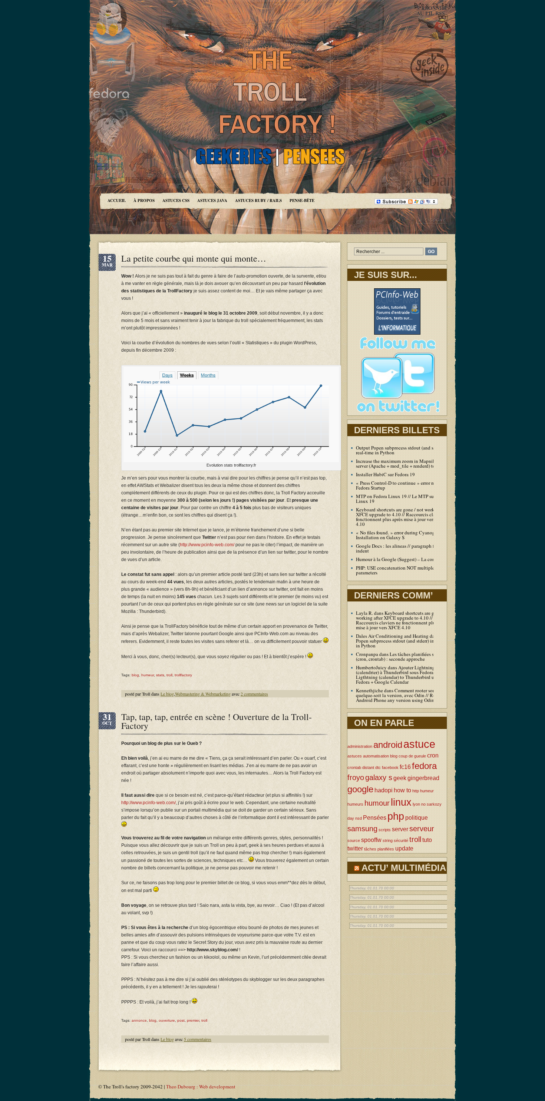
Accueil (117, 200)
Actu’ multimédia (403, 868)
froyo (355, 777)
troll (169, 675)
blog (135, 675)
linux (401, 802)
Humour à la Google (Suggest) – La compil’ (399, 559)
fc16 (405, 767)
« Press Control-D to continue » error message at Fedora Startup (404, 485)
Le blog (167, 694)
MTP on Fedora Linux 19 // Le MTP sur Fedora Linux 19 (403, 498)
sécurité (401, 840)
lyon (416, 804)
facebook (390, 767)
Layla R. (364, 613)
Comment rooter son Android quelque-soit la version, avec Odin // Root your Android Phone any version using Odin (404, 695)
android (387, 745)
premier (193, 1020)
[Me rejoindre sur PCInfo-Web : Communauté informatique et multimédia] (397, 333)
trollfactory (183, 675)
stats (160, 675)
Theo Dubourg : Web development (200, 1086)
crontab (354, 767)
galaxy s (378, 777)
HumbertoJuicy (371, 667)
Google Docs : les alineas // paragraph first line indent (402, 548)
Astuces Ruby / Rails (258, 200)
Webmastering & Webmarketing (203, 694)
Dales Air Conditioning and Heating (392, 636)
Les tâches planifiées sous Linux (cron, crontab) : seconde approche (405, 656)
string (388, 840)
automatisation (376, 756)
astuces (354, 756)
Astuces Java (212, 200)
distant (368, 767)
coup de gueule (412, 756)
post (181, 1020)
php (395, 816)
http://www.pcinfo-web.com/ (207, 544)
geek (399, 778)
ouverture (167, 1020)
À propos (144, 200)
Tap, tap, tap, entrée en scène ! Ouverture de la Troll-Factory (216, 721)
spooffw (371, 840)
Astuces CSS (175, 200)
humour (377, 803)
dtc (378, 767)
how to (402, 790)
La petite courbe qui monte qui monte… (193, 258)
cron (433, 755)
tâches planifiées (379, 849)
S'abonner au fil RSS (432, 10)
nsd (358, 818)
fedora (424, 766)
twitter (355, 848)
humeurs (355, 804)
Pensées (374, 818)
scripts (385, 830)
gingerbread (423, 778)
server (400, 829)
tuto (427, 840)
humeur (147, 675)
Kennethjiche (369, 690)
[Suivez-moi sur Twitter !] (397, 414)
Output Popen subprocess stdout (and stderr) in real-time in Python (402, 450)
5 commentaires (197, 1039)
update (404, 848)
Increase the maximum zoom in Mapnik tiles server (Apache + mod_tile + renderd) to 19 (400, 463)
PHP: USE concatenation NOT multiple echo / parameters (402, 570)
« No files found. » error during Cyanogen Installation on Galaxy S (398, 535)
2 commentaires (254, 694)
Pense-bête (302, 200)
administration (359, 746)
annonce (139, 1020)
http (415, 791)
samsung (362, 828)
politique (416, 818)
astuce (419, 744)
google (360, 789)
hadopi (383, 790)
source (353, 840)
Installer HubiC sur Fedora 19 (385, 474)
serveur (421, 828)
